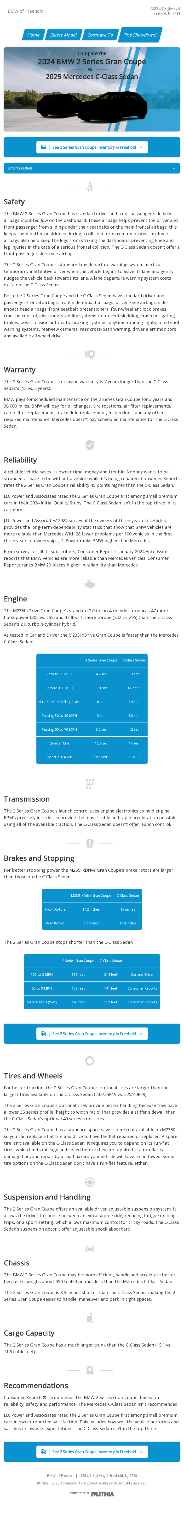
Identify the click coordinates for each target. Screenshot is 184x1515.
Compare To (100, 35)
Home (33, 35)
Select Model (64, 35)
